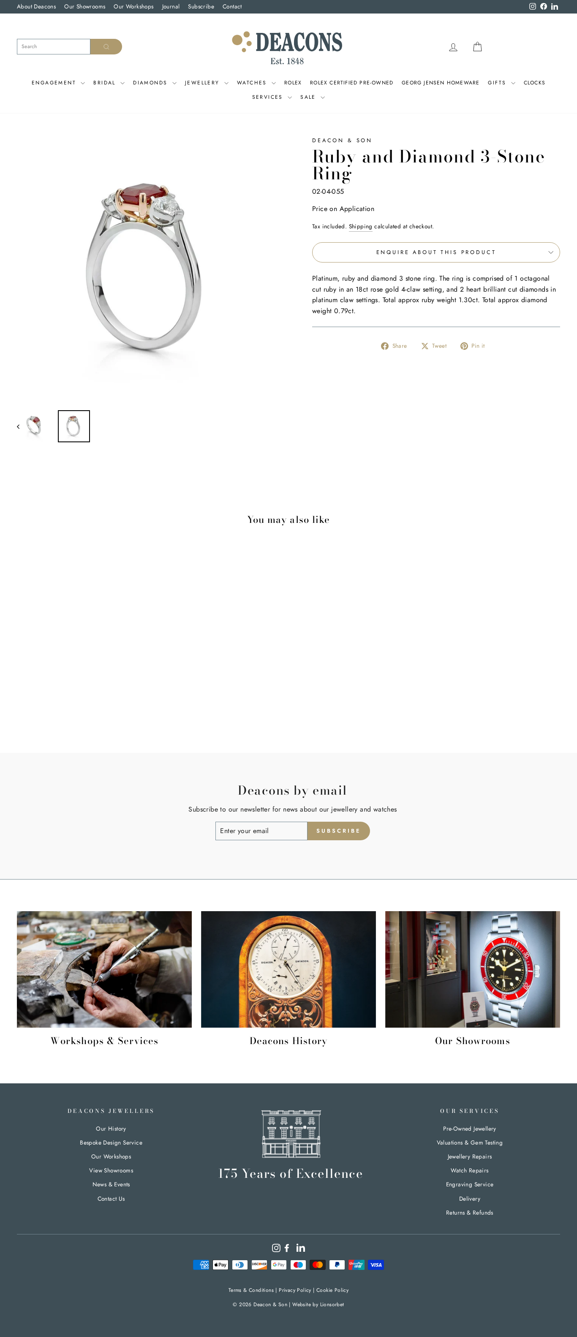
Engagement (55, 83)
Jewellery (203, 83)
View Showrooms (111, 1170)
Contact (232, 6)
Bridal (105, 83)
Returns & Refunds (469, 1212)
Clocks (534, 83)
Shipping (361, 226)
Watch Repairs (469, 1170)
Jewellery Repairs (470, 1156)
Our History (111, 1128)
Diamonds (151, 83)
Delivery (469, 1198)
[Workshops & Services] (104, 969)
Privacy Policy (295, 1290)
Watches (253, 83)
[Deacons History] (288, 969)
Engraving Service (470, 1184)
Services (269, 97)
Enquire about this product (436, 252)
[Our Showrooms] (472, 969)
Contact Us (111, 1198)
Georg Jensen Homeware (440, 83)
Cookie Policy (332, 1290)
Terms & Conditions (251, 1290)
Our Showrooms (84, 6)
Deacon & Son (342, 140)
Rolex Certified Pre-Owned (351, 83)
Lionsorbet (332, 1304)
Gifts (498, 83)
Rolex (293, 83)
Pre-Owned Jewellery (469, 1128)
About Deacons (36, 6)
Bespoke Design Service (111, 1142)
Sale (309, 97)
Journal (171, 6)
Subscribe (201, 6)
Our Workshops (133, 6)
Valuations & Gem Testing (470, 1142)
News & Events (111, 1184)
